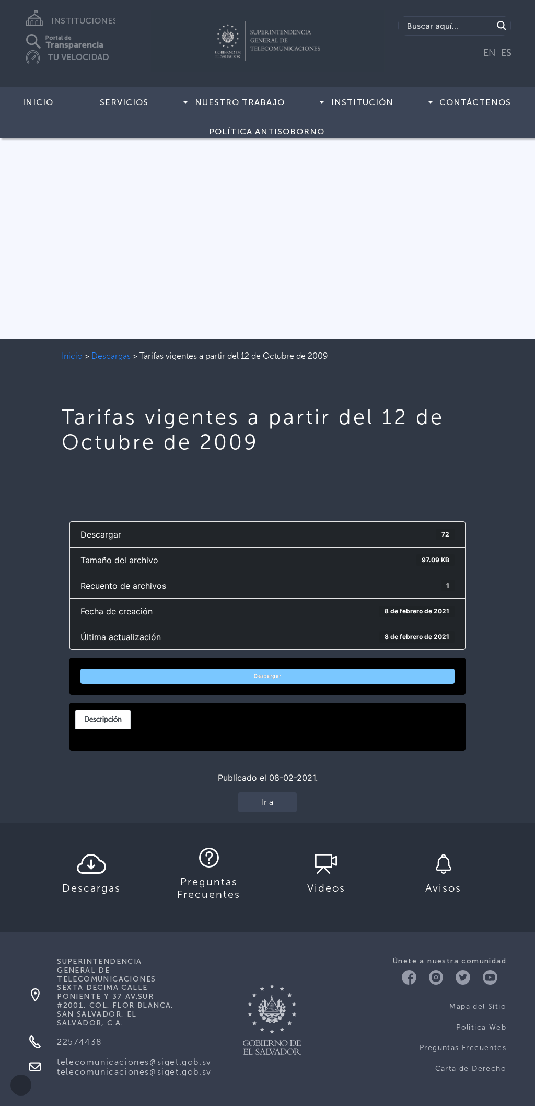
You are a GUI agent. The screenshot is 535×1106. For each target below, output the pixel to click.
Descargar (267, 676)
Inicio (37, 102)
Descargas (111, 356)
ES (506, 53)
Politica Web (481, 1027)
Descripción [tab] (103, 719)
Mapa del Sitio (477, 1006)
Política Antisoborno (266, 131)
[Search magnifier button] (501, 26)
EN (489, 53)
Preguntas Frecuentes (463, 1047)
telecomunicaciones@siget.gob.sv (134, 1062)
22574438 (79, 1042)
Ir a (267, 802)
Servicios (124, 102)
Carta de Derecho (470, 1068)
